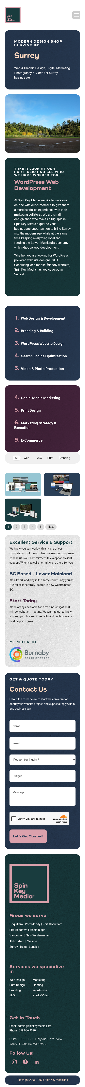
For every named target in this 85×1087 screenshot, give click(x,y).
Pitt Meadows (18, 930)
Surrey (13, 947)
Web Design (17, 980)
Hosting (38, 985)
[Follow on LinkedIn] (36, 1062)
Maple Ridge (37, 930)
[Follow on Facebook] (25, 1062)
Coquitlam (16, 924)
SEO (12, 995)
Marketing (39, 980)
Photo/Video (41, 995)
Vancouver (16, 935)
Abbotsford (17, 941)
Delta (23, 947)
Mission (32, 941)
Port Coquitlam (52, 924)
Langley (34, 947)
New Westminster (37, 935)
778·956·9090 (27, 1030)
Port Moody (32, 924)
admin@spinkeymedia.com (35, 1025)
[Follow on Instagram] (14, 1062)
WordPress (40, 990)
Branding (15, 990)
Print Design (17, 985)
